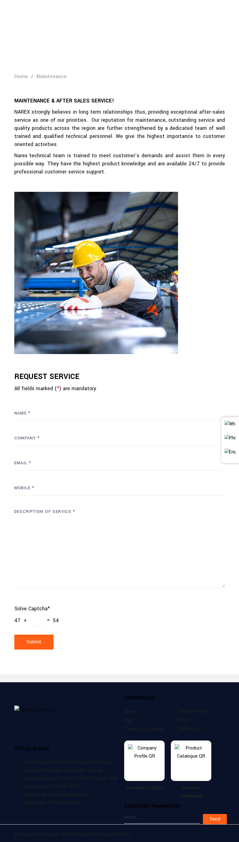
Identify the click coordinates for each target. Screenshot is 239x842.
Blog (183, 720)
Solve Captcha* (32, 608)
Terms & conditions (144, 729)
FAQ (128, 720)
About (130, 712)
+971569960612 (166, 42)
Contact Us (190, 729)
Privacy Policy (193, 711)
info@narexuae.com (215, 42)
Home (21, 76)
